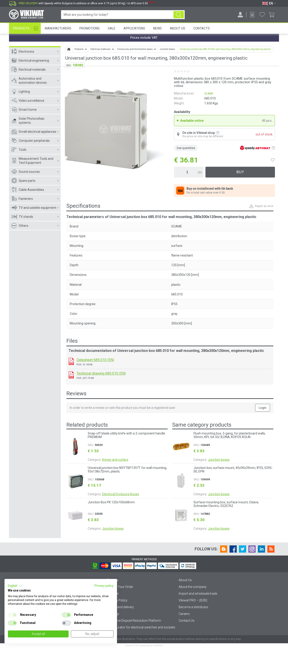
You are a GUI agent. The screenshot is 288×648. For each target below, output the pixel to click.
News (157, 28)
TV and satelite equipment (37, 207)
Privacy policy (104, 585)
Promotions (89, 28)
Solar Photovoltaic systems (32, 120)
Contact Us (186, 620)
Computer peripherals (34, 140)
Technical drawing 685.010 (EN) (101, 373)
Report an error (264, 206)
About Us (177, 28)
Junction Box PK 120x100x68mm (111, 502)
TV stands (26, 216)
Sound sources (29, 171)
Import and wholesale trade (198, 593)
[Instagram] (252, 549)
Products (21, 28)
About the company (193, 587)
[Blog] (223, 549)
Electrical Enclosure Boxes (120, 494)
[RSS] (270, 549)
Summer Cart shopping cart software (144, 645)
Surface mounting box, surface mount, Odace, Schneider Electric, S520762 (226, 504)
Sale (111, 28)
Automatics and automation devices (33, 80)
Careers (184, 614)
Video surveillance (31, 100)
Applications (134, 28)
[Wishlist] (262, 14)
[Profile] (240, 14)
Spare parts (27, 180)
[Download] (71, 361)
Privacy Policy (117, 600)
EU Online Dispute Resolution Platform (134, 620)
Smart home (28, 109)
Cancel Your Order (120, 587)
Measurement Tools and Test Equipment (36, 160)
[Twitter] (242, 549)
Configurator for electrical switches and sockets (141, 627)
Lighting (24, 91)
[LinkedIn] (261, 549)
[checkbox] (12, 615)
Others (23, 225)
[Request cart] (252, 14)
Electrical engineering (34, 60)
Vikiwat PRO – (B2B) (193, 600)
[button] (15, 586)
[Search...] (178, 14)
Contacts (201, 28)
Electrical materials (32, 69)
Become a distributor (193, 607)
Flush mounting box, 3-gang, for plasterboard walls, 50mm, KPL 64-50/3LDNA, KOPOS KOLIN (230, 435)
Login (262, 408)
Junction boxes (113, 528)
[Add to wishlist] (272, 160)
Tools (22, 149)
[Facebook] (233, 549)
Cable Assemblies (31, 189)
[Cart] (273, 14)
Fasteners (26, 198)
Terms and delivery (120, 607)
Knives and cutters (115, 459)
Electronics (26, 51)
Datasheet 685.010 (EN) (95, 360)
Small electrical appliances (37, 131)
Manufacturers (58, 28)
